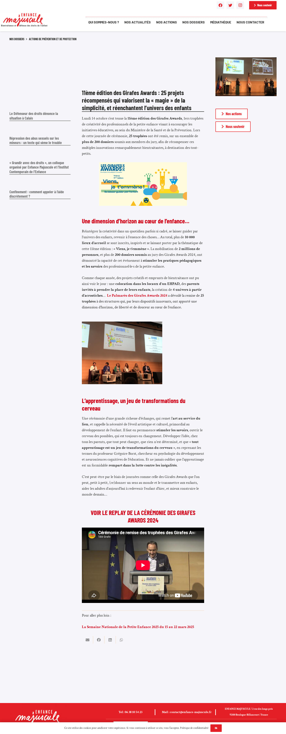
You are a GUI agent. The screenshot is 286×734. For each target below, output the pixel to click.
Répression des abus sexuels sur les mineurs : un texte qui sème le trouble (35, 140)
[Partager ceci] (98, 640)
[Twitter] (230, 5)
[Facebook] (220, 5)
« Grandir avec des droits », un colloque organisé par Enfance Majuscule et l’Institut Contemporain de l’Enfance (39, 167)
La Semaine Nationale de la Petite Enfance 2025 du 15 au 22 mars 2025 (138, 627)
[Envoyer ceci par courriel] (87, 640)
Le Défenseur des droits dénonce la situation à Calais (33, 115)
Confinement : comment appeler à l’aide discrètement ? (36, 194)
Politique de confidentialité (194, 728)
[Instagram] (240, 5)
